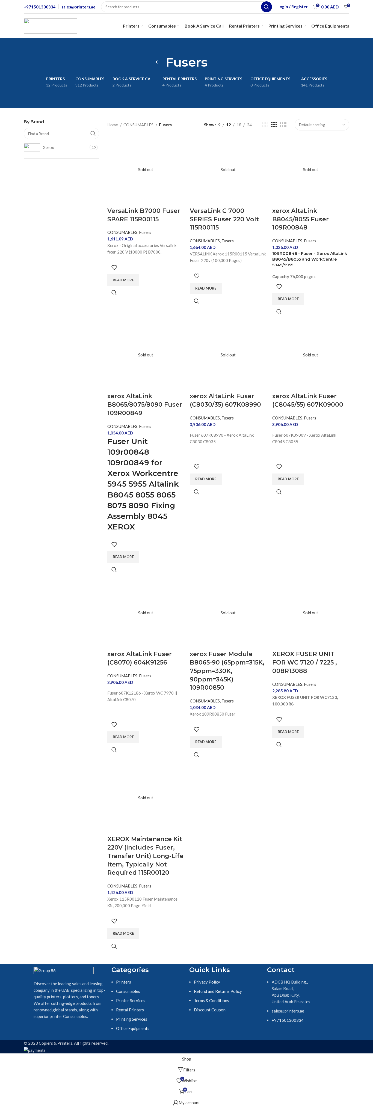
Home (113, 124)
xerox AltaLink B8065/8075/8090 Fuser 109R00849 (144, 404)
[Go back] (159, 62)
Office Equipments (132, 1028)
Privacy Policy (207, 981)
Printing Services (131, 1019)
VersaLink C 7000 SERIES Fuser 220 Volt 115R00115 (224, 219)
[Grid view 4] (283, 124)
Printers (123, 981)
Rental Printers (130, 1009)
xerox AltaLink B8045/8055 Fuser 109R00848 (300, 219)
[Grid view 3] (274, 124)
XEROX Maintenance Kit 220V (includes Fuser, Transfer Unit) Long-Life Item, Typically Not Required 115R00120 (145, 855)
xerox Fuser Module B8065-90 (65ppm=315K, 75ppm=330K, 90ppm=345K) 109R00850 (227, 670)
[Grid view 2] (264, 124)
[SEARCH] (266, 6)
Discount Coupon (210, 1009)
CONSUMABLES (138, 124)
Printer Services (130, 1000)
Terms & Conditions (211, 1000)
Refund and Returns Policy (218, 991)
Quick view (114, 292)
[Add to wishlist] (114, 267)
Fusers (145, 232)
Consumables (128, 991)
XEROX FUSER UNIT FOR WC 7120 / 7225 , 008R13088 (304, 662)
